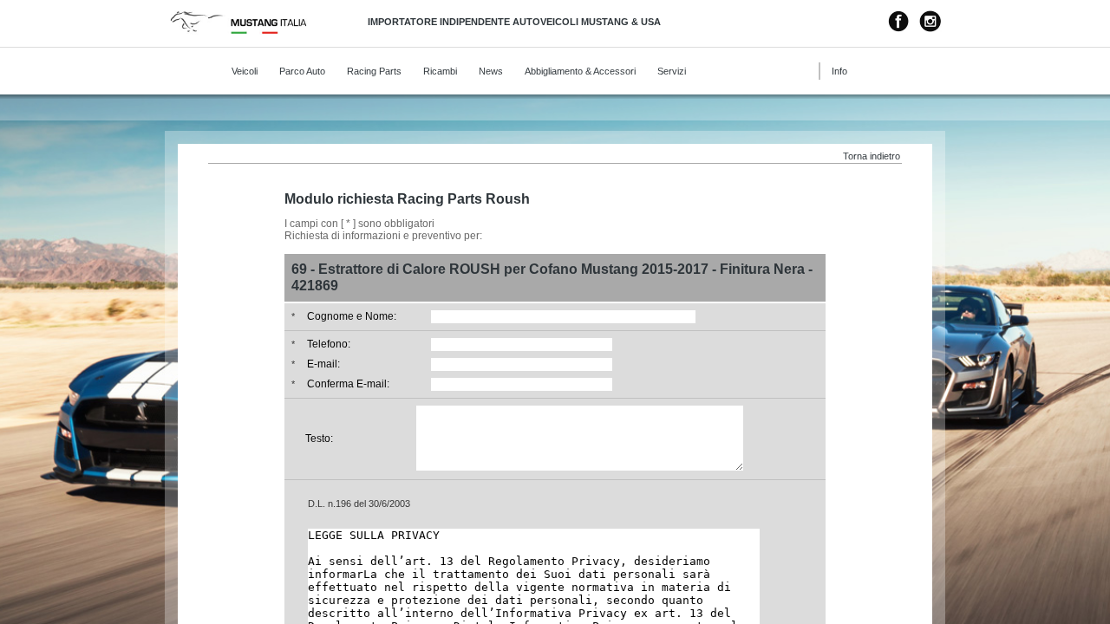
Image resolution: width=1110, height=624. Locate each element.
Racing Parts (374, 71)
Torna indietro (871, 156)
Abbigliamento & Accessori (580, 71)
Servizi (671, 71)
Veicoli (245, 71)
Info (839, 71)
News (491, 71)
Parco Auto (302, 71)
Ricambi (440, 71)
